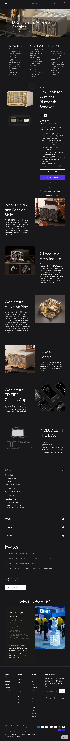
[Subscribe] (62, 691)
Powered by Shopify (10, 734)
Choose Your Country (7, 699)
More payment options (52, 182)
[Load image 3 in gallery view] (20, 120)
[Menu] (5, 3)
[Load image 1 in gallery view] (13, 120)
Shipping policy (21, 736)
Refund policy (21, 734)
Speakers (7, 687)
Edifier (42, 87)
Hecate (7, 684)
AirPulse (7, 681)
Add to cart (52, 172)
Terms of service (11, 736)
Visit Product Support (15, 587)
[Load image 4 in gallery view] (26, 120)
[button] (54, 3)
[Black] (41, 115)
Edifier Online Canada (16, 726)
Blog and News (20, 694)
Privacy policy (31, 734)
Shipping (42, 123)
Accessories (8, 693)
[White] (45, 115)
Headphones (8, 690)
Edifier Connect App (34, 707)
